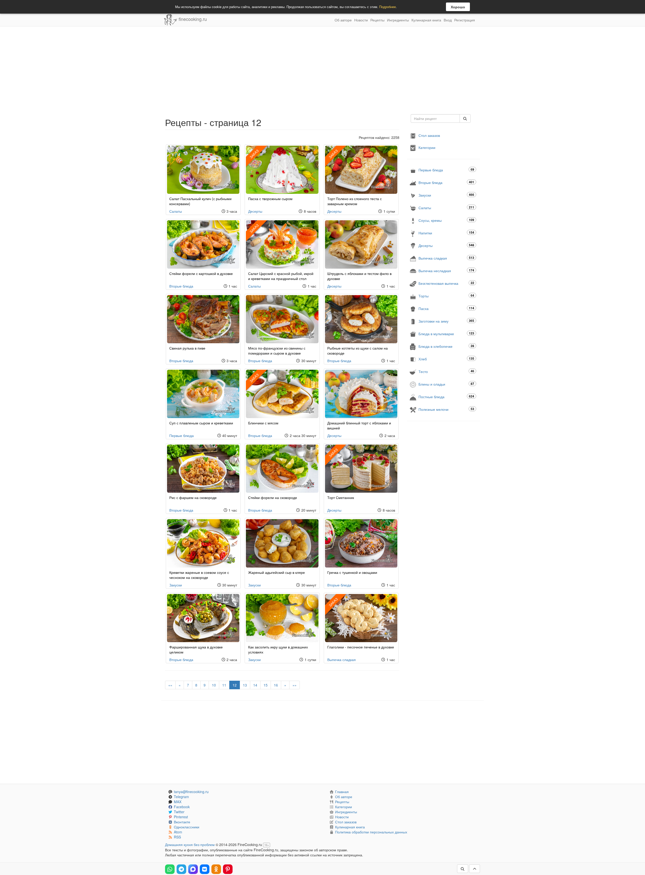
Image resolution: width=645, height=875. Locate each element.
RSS (177, 836)
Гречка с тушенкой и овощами (352, 572)
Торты (446, 295)
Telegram (181, 796)
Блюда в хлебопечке (446, 346)
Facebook (182, 806)
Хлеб (446, 358)
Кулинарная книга (426, 19)
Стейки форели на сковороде (272, 497)
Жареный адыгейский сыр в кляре (276, 572)
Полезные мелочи (446, 409)
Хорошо (458, 6)
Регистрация (464, 19)
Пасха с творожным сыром (270, 198)
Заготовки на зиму (446, 321)
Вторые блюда (181, 286)
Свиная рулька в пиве (187, 348)
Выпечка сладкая (341, 659)
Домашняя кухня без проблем (190, 844)
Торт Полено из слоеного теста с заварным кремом (354, 201)
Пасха (446, 308)
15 (266, 685)
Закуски (175, 584)
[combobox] (435, 118)
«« (170, 685)
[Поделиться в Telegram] (181, 869)
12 (235, 685)
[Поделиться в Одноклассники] (216, 869)
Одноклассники (186, 826)
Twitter (179, 811)
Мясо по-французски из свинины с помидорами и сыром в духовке (276, 351)
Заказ (254, 154)
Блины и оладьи (446, 384)
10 (214, 685)
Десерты (255, 211)
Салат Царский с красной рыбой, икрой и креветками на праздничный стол (280, 276)
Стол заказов (429, 135)
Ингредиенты (398, 19)
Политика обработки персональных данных (371, 831)
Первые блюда (181, 435)
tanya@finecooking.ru (191, 791)
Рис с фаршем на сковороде (193, 497)
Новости (361, 19)
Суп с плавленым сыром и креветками (201, 422)
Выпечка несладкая (446, 270)
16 (276, 685)
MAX (177, 801)
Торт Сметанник (340, 497)
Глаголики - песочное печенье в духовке (360, 646)
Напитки (446, 232)
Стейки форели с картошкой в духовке (201, 273)
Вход (448, 19)
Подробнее (387, 6)
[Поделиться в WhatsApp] (170, 869)
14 (255, 685)
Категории (426, 147)
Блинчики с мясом (263, 422)
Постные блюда (446, 396)
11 (224, 685)
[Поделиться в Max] (193, 869)
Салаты (175, 211)
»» (295, 685)
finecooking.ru (192, 19)
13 (245, 685)
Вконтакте (182, 821)
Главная (342, 791)
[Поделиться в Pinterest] (228, 869)
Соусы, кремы (446, 220)
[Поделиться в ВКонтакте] (204, 869)
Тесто (446, 371)
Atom (178, 831)
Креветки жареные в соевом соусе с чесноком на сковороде (199, 575)
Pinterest (181, 816)
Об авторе (343, 19)
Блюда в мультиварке (446, 333)
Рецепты (377, 19)
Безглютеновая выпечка (446, 283)
